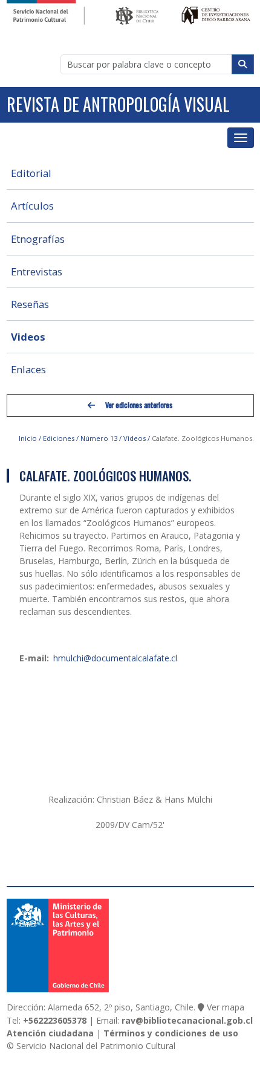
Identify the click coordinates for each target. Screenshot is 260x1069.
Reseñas (30, 304)
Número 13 (98, 438)
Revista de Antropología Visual (118, 104)
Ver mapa (225, 1007)
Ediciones (58, 438)
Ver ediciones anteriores (137, 405)
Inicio (28, 438)
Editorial (31, 173)
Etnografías (38, 239)
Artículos (32, 206)
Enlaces (28, 369)
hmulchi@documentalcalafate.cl (115, 658)
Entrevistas (36, 271)
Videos (28, 337)
